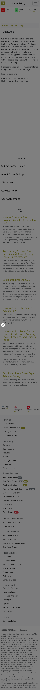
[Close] (2, 325)
